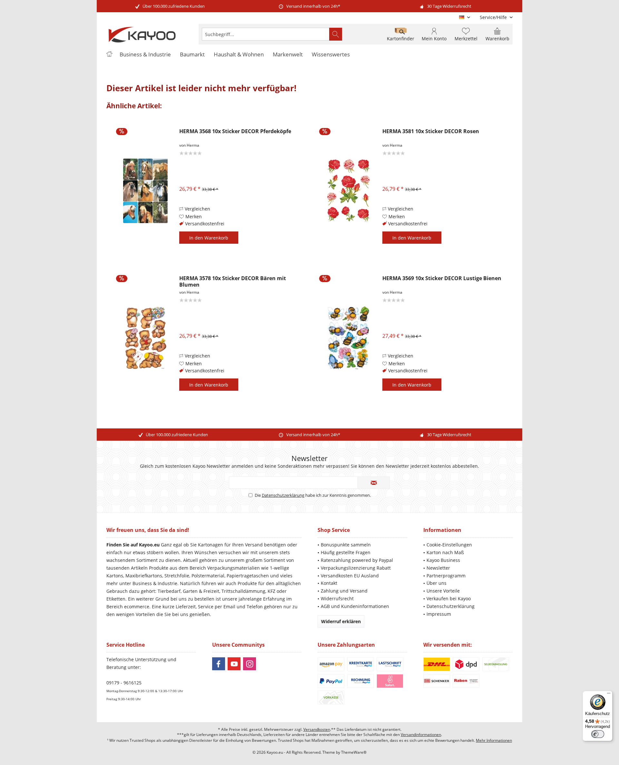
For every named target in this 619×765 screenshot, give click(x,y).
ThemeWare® (354, 752)
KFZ (271, 591)
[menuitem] (494, 17)
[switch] (597, 734)
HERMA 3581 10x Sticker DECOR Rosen (430, 131)
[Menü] (609, 695)
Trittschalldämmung (243, 591)
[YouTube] (234, 663)
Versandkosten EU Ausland (350, 576)
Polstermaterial (208, 576)
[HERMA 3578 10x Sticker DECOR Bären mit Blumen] (145, 337)
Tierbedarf (169, 591)
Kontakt (329, 583)
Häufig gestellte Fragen (345, 552)
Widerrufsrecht (337, 598)
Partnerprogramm (446, 576)
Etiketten (115, 599)
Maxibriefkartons (143, 576)
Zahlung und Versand (344, 591)
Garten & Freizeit (201, 591)
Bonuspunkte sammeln (346, 545)
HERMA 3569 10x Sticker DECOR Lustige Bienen (441, 278)
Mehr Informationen (494, 740)
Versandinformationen (421, 734)
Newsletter (438, 568)
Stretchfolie (176, 576)
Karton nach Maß (445, 552)
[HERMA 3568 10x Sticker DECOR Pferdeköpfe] (145, 190)
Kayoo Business (443, 560)
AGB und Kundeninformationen (355, 606)
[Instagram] (249, 663)
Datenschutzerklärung (283, 495)
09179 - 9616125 (124, 683)
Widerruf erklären (341, 621)
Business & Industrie (155, 583)
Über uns (437, 583)
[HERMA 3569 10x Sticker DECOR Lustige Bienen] (348, 337)
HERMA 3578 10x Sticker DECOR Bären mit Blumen (232, 281)
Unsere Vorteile (443, 591)
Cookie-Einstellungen (449, 545)
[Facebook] (218, 663)
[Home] (109, 54)
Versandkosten (316, 729)
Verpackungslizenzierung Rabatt (356, 568)
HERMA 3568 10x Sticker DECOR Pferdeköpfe (235, 131)
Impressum (439, 614)
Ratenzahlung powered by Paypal (357, 560)
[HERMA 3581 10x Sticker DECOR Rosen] (348, 190)
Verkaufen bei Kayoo (449, 598)
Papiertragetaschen (248, 576)
